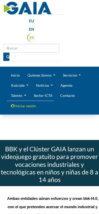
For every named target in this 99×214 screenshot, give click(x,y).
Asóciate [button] (18, 85)
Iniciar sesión (25, 106)
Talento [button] (17, 95)
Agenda (66, 85)
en (31, 29)
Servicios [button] (70, 75)
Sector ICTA (43, 95)
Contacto (67, 95)
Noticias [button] (43, 85)
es (32, 37)
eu (31, 21)
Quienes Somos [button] (39, 75)
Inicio (15, 75)
